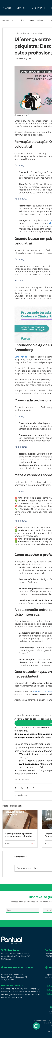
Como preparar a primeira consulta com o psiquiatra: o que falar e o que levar (19, 834)
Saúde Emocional (36, 20)
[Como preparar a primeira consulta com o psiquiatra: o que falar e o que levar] (20, 819)
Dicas (22, 20)
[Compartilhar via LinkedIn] (27, 787)
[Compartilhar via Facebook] (16, 787)
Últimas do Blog (8, 20)
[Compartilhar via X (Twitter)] (21, 787)
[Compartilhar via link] (33, 787)
